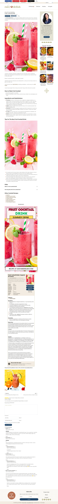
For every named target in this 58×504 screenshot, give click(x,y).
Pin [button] (30, 290)
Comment (7, 409)
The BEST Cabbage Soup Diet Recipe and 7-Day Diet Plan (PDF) (43, 58)
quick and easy (15, 84)
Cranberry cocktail (9, 199)
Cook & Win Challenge (14, 2)
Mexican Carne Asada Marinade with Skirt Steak (43, 71)
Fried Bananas (50, 70)
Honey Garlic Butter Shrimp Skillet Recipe (43, 84)
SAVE (30, 288)
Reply (35, 435)
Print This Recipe (29, 286)
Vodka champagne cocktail (10, 200)
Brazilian (44, 6)
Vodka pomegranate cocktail (11, 198)
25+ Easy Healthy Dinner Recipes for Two (11, 395)
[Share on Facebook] (11, 16)
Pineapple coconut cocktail (10, 196)
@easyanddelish (13, 365)
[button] (28, 291)
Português (50, 6)
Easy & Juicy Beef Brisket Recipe (50, 84)
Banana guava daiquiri (9, 201)
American (38, 6)
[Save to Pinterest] (13, 16)
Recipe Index (46, 499)
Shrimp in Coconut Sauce (50, 57)
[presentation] (43, 51)
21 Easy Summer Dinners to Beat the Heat (30, 395)
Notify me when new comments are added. (13, 423)
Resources (23, 2)
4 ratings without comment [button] (19, 399)
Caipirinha (8, 195)
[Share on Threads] (15, 16)
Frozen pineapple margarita (10, 202)
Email (23, 421)
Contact (29, 2)
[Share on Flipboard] (14, 16)
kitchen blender (12, 299)
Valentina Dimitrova (16, 294)
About (7, 2)
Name (6, 421)
